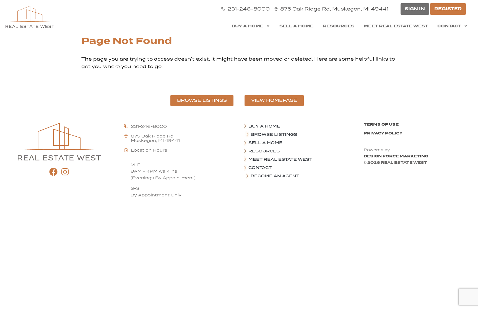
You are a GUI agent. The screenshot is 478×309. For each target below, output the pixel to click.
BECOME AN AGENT (275, 176)
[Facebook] (53, 172)
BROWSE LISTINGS (274, 134)
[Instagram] (65, 172)
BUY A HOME (247, 26)
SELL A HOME (296, 26)
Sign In (415, 8)
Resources (338, 26)
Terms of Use (381, 124)
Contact (449, 26)
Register (448, 8)
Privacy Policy (383, 133)
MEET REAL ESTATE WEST (396, 26)
